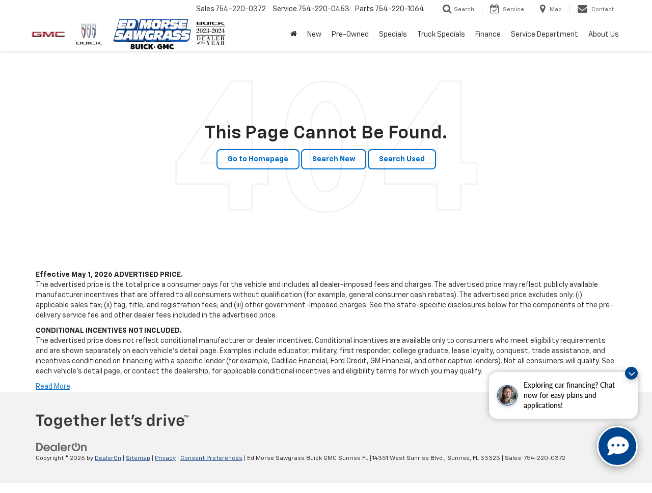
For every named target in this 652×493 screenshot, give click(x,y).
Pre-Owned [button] (350, 34)
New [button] (314, 34)
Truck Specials (441, 34)
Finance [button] (488, 34)
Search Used (402, 159)
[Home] (293, 34)
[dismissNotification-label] (631, 373)
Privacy (165, 458)
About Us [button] (603, 34)
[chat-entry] (617, 446)
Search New (333, 159)
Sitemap (138, 458)
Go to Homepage (258, 159)
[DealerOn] (62, 447)
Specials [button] (393, 34)
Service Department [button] (544, 34)
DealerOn (108, 458)
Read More (53, 386)
